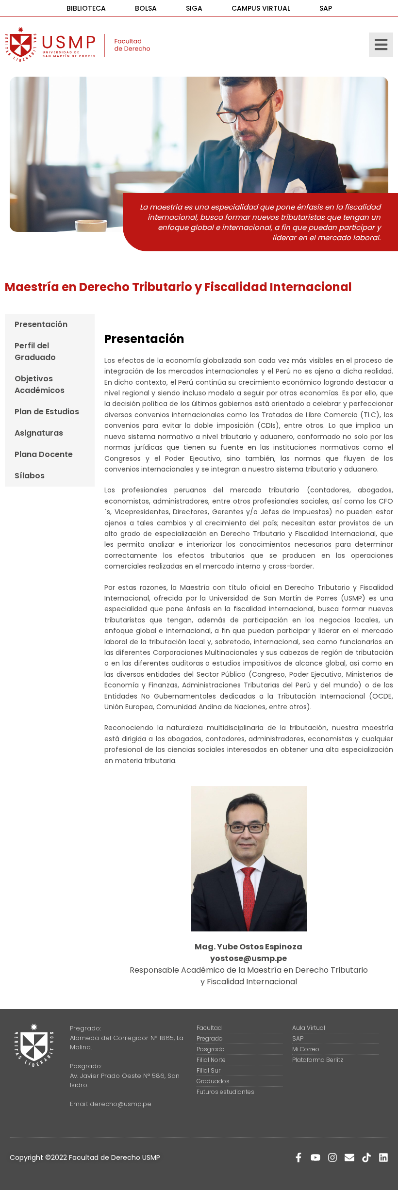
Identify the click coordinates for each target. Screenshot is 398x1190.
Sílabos (30, 475)
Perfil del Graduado (35, 351)
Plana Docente (44, 454)
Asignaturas (39, 433)
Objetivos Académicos (40, 384)
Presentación (41, 324)
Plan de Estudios (47, 411)
